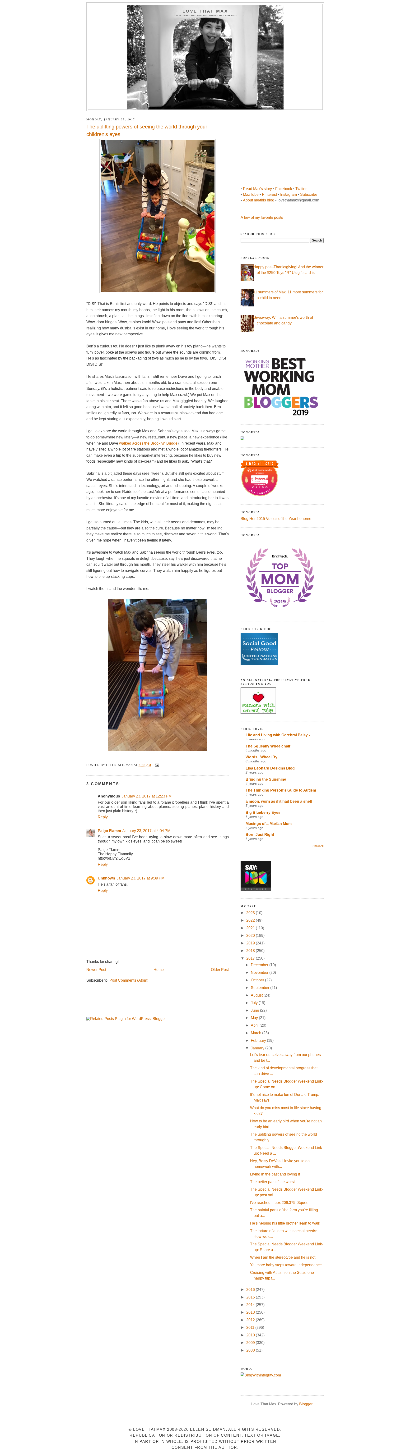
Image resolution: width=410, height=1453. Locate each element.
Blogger (305, 1404)
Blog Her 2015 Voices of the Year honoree (276, 519)
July (255, 1003)
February (259, 1041)
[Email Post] (156, 765)
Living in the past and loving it (275, 1174)
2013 (251, 1312)
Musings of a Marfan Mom (269, 824)
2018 (251, 951)
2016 (251, 1290)
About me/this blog (258, 200)
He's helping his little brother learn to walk (285, 1223)
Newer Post (96, 970)
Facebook (283, 189)
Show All (318, 846)
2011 (250, 1327)
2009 (251, 1343)
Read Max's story (257, 189)
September (260, 988)
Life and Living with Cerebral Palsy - (278, 735)
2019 (251, 943)
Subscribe (308, 194)
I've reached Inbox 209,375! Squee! (279, 1203)
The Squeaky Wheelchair (268, 746)
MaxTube (251, 194)
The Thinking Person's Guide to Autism (281, 790)
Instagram (288, 194)
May (255, 1018)
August (257, 995)
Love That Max (205, 11)
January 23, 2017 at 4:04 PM (146, 831)
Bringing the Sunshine (266, 779)
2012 (251, 1320)
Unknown (106, 878)
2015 (251, 1297)
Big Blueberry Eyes (263, 813)
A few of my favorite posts (262, 217)
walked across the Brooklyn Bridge (148, 443)
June (255, 1010)
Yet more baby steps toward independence (286, 1265)
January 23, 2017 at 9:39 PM (140, 878)
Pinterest (269, 194)
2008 (251, 1350)
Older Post (220, 970)
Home (159, 970)
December (260, 965)
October (258, 980)
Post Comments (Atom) (128, 980)
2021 (251, 928)
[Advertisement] (276, 143)
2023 (251, 913)
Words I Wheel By (261, 757)
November (260, 972)
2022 (251, 920)
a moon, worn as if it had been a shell (279, 801)
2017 (251, 958)
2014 (251, 1305)
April (255, 1025)
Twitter (301, 189)
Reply (103, 817)
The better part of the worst (272, 1182)
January (258, 1048)
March (256, 1033)
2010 (251, 1335)
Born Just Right (260, 835)
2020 (251, 936)
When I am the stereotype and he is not (282, 1257)
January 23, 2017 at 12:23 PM (146, 796)
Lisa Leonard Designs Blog (270, 768)
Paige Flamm (109, 831)
